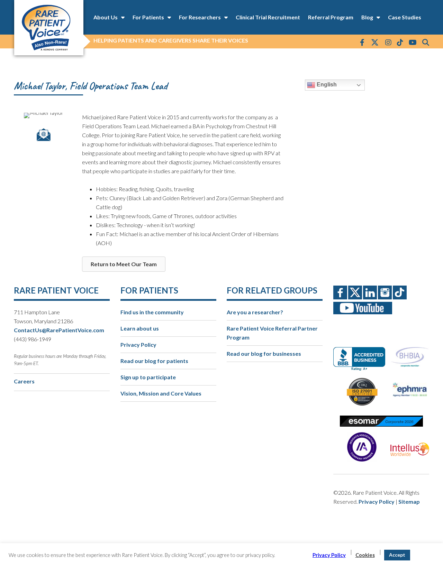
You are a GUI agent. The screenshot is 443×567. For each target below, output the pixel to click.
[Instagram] (388, 42)
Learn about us (139, 328)
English (326, 84)
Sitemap (409, 501)
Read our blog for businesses (264, 353)
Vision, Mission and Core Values (160, 393)
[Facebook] (362, 42)
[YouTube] (413, 42)
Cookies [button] (365, 555)
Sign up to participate (148, 377)
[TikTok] (400, 42)
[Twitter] (374, 43)
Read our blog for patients (154, 360)
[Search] (425, 42)
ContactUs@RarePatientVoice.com (59, 330)
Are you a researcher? (255, 312)
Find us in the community (152, 312)
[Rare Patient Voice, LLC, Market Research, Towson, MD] (361, 352)
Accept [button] (397, 555)
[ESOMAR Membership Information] (381, 421)
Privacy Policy (138, 344)
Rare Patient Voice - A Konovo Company (48, 27)
